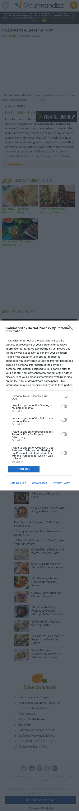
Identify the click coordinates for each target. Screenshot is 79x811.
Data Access (39, 482)
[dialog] (39, 405)
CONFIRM (24, 469)
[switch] (64, 406)
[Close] (71, 328)
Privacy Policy (61, 482)
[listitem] (39, 397)
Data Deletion (18, 482)
